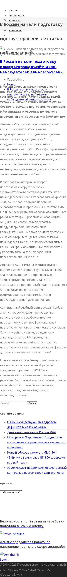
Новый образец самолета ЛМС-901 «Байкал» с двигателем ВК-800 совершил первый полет (36, 457)
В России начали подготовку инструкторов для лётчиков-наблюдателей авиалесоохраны (32, 66)
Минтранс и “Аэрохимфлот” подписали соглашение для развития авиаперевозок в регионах (36, 442)
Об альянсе (17, 15)
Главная (14, 10)
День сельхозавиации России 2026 (31, 432)
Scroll (3, 560)
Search (32, 403)
